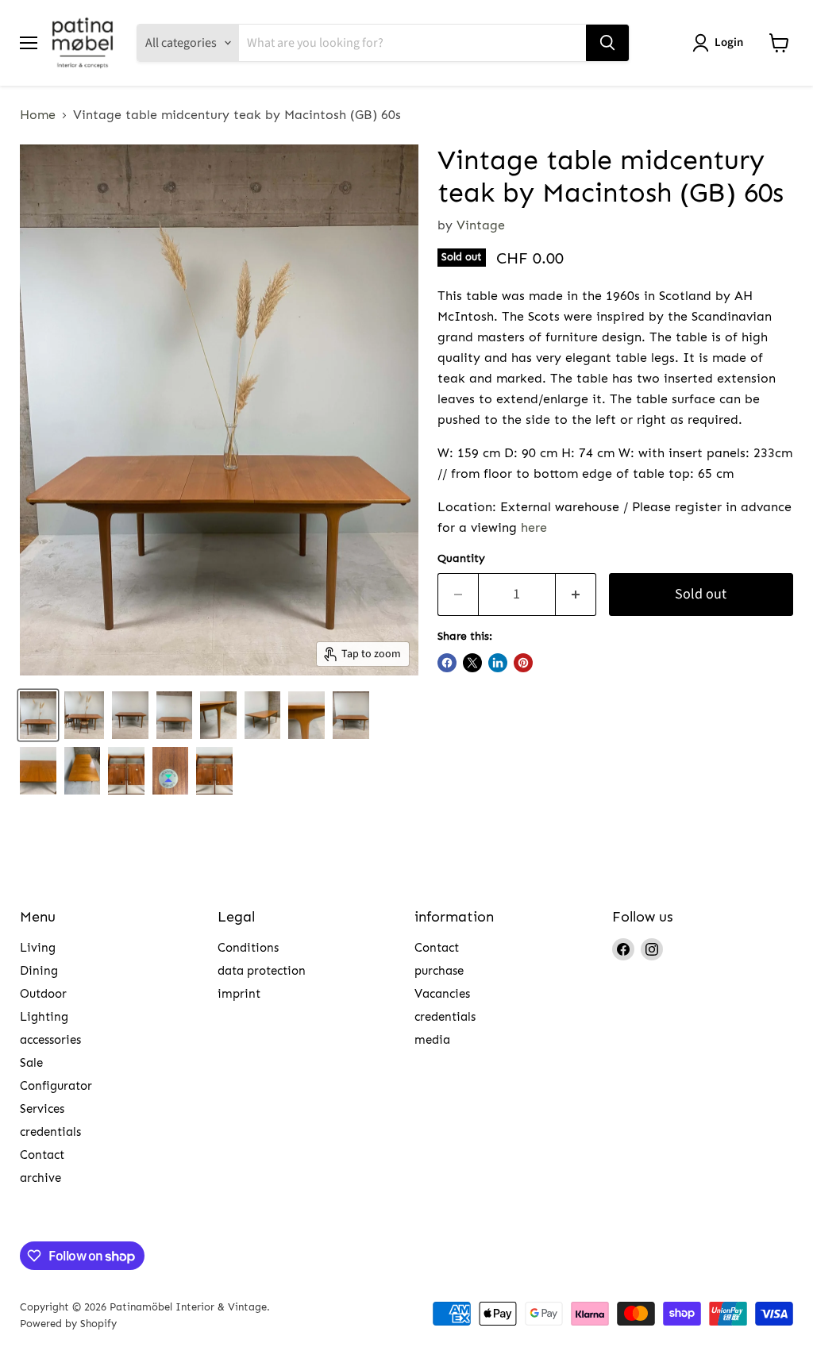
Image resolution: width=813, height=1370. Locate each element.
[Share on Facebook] (447, 662)
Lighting (44, 1017)
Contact (42, 1155)
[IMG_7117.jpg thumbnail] (38, 770)
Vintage (481, 225)
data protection (262, 971)
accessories (50, 1040)
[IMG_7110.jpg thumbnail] (263, 715)
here (534, 527)
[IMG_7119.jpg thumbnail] (82, 770)
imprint (239, 994)
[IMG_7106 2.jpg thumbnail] (84, 715)
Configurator (56, 1086)
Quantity (461, 558)
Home (38, 115)
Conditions (248, 948)
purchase (439, 971)
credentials (50, 1132)
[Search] (607, 43)
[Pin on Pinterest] (523, 662)
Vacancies (442, 994)
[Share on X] (472, 662)
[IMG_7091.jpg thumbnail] (130, 715)
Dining (39, 971)
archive (40, 1178)
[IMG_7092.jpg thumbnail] (214, 770)
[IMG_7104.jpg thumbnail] (38, 715)
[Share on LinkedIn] (497, 662)
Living (38, 948)
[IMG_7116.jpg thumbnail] (218, 715)
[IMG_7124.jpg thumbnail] (306, 715)
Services (42, 1109)
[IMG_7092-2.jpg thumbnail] (126, 770)
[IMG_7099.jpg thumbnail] (175, 715)
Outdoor (43, 994)
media (432, 1040)
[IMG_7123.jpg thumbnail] (351, 715)
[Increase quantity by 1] (576, 595)
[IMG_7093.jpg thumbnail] (171, 770)
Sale (31, 1063)
